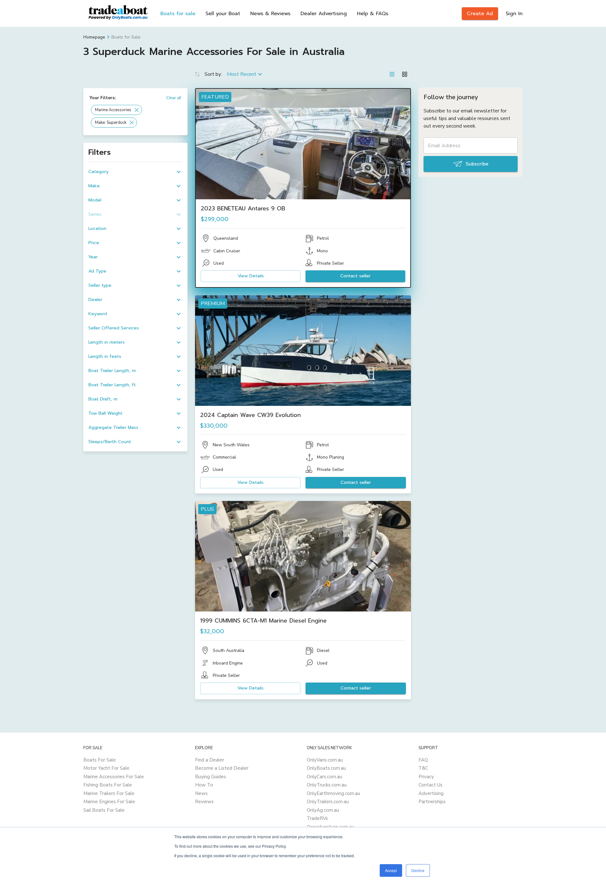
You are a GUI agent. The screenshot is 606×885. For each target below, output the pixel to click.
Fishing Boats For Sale (107, 785)
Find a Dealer (209, 760)
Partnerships (432, 801)
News (201, 793)
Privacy (426, 777)
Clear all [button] (173, 97)
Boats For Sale (99, 760)
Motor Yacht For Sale (106, 768)
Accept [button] (391, 870)
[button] (116, 110)
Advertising (431, 793)
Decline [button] (418, 870)
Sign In (514, 13)
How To (204, 785)
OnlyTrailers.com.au (328, 801)
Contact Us (431, 785)
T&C (423, 768)
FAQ (423, 760)
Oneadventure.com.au (330, 827)
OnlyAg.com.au (323, 810)
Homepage (94, 37)
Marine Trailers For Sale (108, 793)
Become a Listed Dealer (221, 768)
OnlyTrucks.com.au (327, 785)
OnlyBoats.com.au (326, 768)
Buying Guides (210, 777)
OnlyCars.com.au (324, 777)
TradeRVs (317, 818)
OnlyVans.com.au (325, 760)
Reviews (204, 801)
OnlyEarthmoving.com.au (333, 793)
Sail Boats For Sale (104, 810)
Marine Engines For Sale (109, 801)
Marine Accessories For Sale (113, 777)
